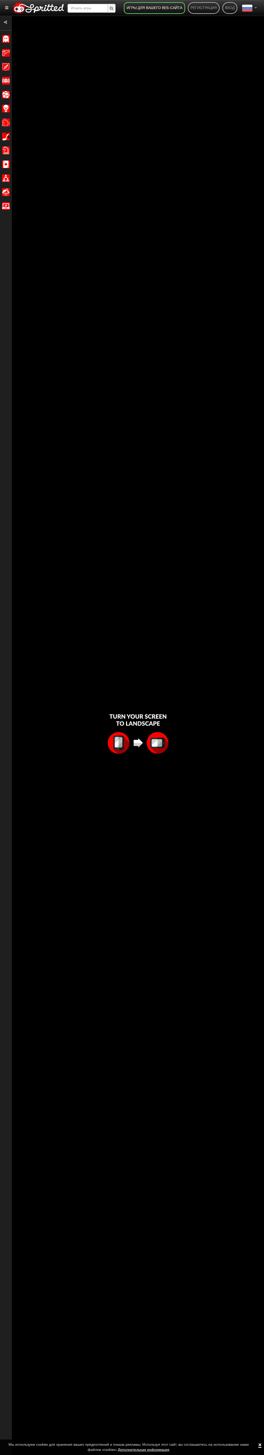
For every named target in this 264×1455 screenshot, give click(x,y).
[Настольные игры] (5, 150)
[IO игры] (5, 206)
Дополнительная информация (143, 1450)
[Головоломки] (5, 122)
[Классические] (5, 39)
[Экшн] (5, 53)
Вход (230, 8)
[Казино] (5, 164)
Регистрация (204, 8)
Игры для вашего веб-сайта (154, 8)
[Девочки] (5, 136)
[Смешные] (5, 192)
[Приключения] (5, 67)
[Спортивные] (5, 95)
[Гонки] (5, 81)
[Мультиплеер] (5, 178)
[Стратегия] (5, 109)
